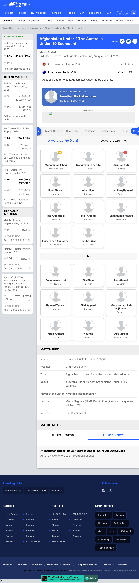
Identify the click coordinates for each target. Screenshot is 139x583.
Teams (119, 20)
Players (30, 535)
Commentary (107, 131)
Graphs (124, 131)
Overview (89, 131)
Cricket (9, 12)
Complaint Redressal (86, 564)
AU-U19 (115, 140)
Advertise (8, 564)
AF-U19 (63, 140)
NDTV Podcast (39, 12)
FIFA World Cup (13, 490)
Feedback (37, 564)
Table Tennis (106, 547)
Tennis (71, 12)
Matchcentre (58, 541)
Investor (67, 564)
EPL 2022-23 (79, 514)
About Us (22, 564)
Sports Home (9, 28)
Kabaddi (126, 531)
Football (22, 12)
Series (33, 20)
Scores (22, 20)
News (71, 20)
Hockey (102, 523)
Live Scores (11, 514)
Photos (82, 20)
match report (53, 131)
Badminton (95, 12)
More (130, 20)
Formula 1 (57, 12)
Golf (82, 12)
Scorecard (72, 131)
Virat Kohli (57, 490)
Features (107, 20)
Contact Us (121, 564)
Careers (107, 564)
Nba (112, 531)
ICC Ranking (33, 541)
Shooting (103, 539)
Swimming (121, 539)
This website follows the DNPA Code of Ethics (45, 570)
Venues (9, 541)
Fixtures (47, 20)
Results (60, 20)
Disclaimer (52, 564)
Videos (94, 20)
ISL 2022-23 (59, 514)
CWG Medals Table (36, 490)
